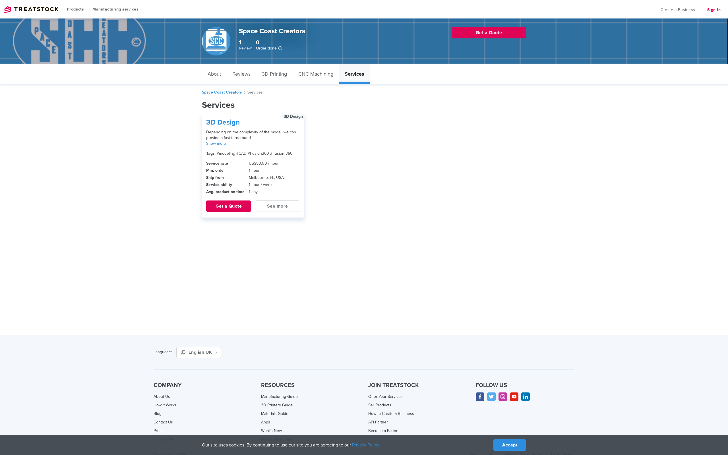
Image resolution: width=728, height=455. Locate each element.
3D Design (223, 122)
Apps (265, 422)
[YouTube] (514, 396)
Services (354, 74)
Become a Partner (384, 430)
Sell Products (379, 405)
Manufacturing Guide (279, 396)
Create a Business (678, 9)
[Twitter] (491, 396)
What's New (271, 430)
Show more (216, 143)
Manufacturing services (115, 9)
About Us (162, 396)
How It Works (165, 405)
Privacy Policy (365, 445)
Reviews (241, 74)
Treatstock (31, 9)
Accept (509, 445)
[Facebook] (480, 396)
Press (159, 430)
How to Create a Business (391, 413)
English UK (201, 352)
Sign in (714, 9)
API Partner (378, 422)
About (214, 74)
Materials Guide (274, 413)
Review (245, 48)
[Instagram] (503, 396)
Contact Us (163, 422)
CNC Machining (315, 74)
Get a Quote (229, 206)
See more (277, 206)
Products (75, 9)
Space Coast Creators (222, 92)
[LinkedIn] (525, 396)
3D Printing (274, 74)
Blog (158, 413)
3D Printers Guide (277, 405)
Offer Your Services (385, 396)
